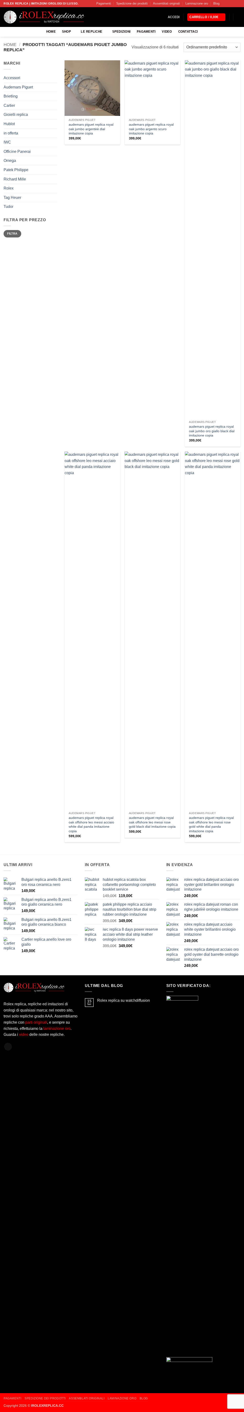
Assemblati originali (166, 3)
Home (51, 31)
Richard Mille (15, 179)
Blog (216, 3)
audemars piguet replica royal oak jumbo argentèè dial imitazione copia (91, 129)
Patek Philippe (16, 170)
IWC (7, 142)
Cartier (9, 105)
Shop (66, 31)
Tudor (8, 207)
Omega (10, 161)
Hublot (9, 124)
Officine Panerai (17, 151)
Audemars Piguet (18, 87)
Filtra (12, 233)
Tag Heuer (12, 197)
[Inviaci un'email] (238, 3)
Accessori (12, 78)
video (24, 1034)
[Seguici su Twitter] (233, 3)
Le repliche (91, 31)
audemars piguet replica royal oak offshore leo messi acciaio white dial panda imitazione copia (91, 824)
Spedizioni (121, 31)
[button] (174, 17)
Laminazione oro (196, 3)
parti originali (36, 1022)
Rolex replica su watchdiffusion (123, 1000)
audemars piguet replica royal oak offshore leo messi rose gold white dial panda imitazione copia (211, 824)
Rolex (9, 188)
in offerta (11, 133)
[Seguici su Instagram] (229, 3)
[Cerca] (238, 17)
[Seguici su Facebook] (224, 3)
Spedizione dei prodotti (132, 3)
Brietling (11, 96)
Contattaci (188, 31)
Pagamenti (103, 3)
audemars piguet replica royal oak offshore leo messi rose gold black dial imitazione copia (152, 822)
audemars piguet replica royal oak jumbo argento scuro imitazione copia (151, 129)
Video (167, 31)
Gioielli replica (16, 115)
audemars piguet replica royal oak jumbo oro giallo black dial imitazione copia (211, 431)
